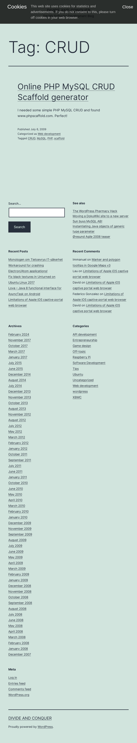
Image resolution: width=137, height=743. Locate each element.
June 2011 (15, 471)
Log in (12, 677)
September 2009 (20, 534)
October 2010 (18, 483)
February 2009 (18, 574)
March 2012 (16, 437)
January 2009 (18, 580)
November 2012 (19, 414)
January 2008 (18, 648)
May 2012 (15, 431)
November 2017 (19, 340)
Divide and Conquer (30, 718)
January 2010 (17, 517)
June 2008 (15, 620)
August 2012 (17, 420)
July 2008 (15, 614)
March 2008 (17, 637)
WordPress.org (18, 695)
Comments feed (19, 689)
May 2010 (15, 494)
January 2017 (17, 357)
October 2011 (17, 454)
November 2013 (19, 397)
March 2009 (17, 568)
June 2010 (15, 488)
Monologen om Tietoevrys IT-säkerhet (35, 259)
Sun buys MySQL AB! (87, 221)
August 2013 (17, 408)
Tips (76, 368)
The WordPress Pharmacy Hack (95, 211)
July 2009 (15, 545)
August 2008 (17, 608)
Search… (14, 203)
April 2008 (15, 631)
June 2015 (15, 368)
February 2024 (18, 334)
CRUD (31, 138)
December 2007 (19, 654)
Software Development (89, 363)
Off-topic (79, 351)
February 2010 (18, 511)
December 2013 (19, 391)
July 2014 (15, 385)
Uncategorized (83, 380)
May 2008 (15, 625)
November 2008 (19, 591)
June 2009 (15, 551)
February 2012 (18, 443)
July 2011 (14, 466)
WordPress (45, 726)
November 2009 (19, 528)
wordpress (80, 391)
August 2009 (17, 540)
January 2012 (17, 448)
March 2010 (16, 505)
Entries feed (16, 683)
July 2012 (15, 426)
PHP (50, 138)
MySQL (41, 138)
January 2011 (17, 477)
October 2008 (18, 597)
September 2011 (19, 460)
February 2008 (18, 643)
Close (127, 7)
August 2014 (17, 380)
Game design (82, 346)
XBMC (77, 397)
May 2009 (15, 557)
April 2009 (15, 563)
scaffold (59, 138)
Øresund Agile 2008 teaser (91, 236)
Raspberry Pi (82, 357)
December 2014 (19, 374)
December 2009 (19, 523)
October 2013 (18, 403)
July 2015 (15, 363)
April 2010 (15, 500)
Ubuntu (78, 374)
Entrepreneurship (85, 340)
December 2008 (19, 586)
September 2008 (20, 603)
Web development (49, 133)
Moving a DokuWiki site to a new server (100, 216)
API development (85, 334)
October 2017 (18, 346)
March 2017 (16, 351)
